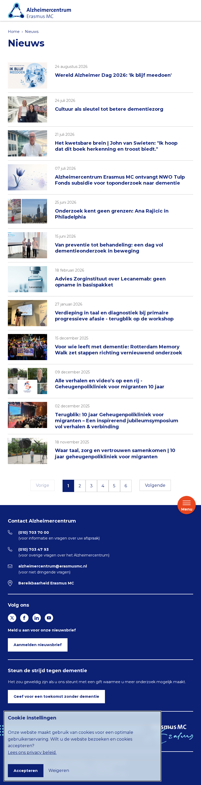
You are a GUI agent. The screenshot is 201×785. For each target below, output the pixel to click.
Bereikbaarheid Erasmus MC (46, 583)
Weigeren (58, 770)
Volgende (155, 485)
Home (14, 31)
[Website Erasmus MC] (169, 734)
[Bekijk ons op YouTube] (49, 618)
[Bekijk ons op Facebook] (24, 618)
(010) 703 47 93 (33, 549)
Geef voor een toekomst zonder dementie (56, 696)
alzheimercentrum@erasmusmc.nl (52, 566)
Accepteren (26, 770)
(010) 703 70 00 (33, 532)
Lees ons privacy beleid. (32, 752)
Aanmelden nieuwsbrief (38, 644)
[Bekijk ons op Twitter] (12, 618)
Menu (186, 509)
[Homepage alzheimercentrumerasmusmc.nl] (99, 10)
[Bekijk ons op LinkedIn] (36, 618)
